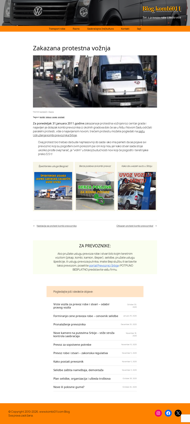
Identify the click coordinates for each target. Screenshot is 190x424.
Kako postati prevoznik (68, 361)
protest (61, 117)
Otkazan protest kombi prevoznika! (134, 225)
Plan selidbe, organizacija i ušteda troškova (82, 378)
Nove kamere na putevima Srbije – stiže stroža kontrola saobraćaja (84, 334)
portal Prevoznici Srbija (104, 265)
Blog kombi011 (161, 8)
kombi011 (43, 111)
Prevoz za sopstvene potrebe (72, 344)
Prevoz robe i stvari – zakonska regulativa (80, 353)
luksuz (48, 117)
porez (54, 117)
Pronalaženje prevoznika (69, 324)
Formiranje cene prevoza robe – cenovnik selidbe (85, 316)
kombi (42, 117)
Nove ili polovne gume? (69, 387)
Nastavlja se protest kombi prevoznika (57, 225)
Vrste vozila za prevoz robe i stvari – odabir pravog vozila (81, 306)
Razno (51, 111)
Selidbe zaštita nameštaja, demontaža (78, 370)
